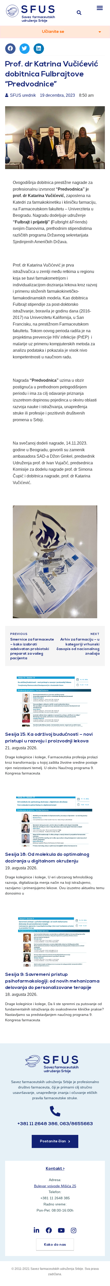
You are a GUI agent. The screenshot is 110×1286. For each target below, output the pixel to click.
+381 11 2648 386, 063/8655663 (55, 1124)
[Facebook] (48, 1230)
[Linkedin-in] (36, 1230)
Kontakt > (55, 1169)
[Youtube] (61, 1230)
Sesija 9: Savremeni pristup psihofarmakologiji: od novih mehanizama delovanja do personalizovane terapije (52, 981)
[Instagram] (73, 1230)
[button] (100, 8)
